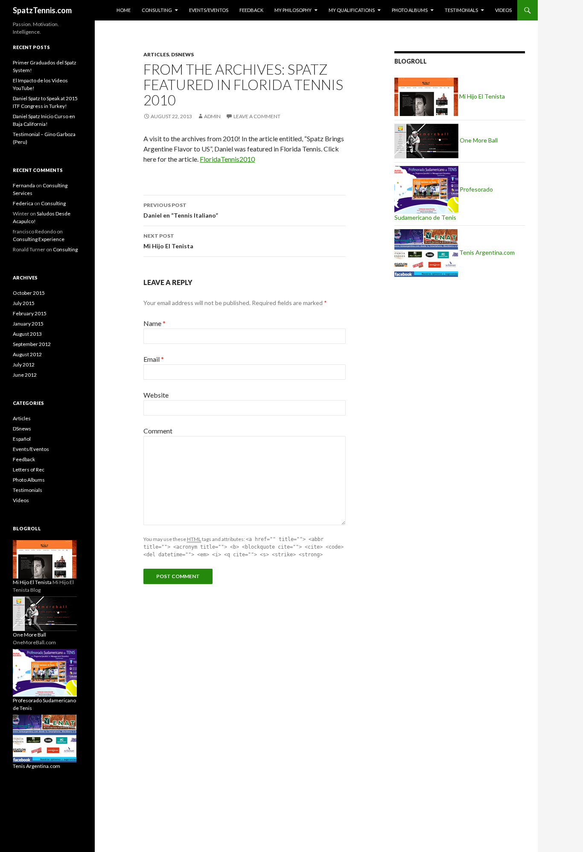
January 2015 (28, 323)
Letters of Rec (28, 469)
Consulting (157, 10)
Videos (503, 10)
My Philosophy (293, 10)
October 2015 (29, 293)
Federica (23, 203)
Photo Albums (410, 10)
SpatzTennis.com (42, 10)
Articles (156, 54)
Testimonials (461, 10)
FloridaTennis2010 (227, 159)
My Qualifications (352, 10)
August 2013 (27, 334)
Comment (157, 431)
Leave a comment (256, 116)
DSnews (182, 54)
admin (212, 116)
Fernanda (24, 185)
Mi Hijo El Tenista (168, 241)
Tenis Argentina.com (486, 252)
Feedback (251, 10)
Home (124, 10)
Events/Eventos (208, 10)
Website (156, 395)
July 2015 (24, 303)
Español (22, 439)
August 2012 (27, 354)
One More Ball (478, 140)
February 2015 (30, 313)
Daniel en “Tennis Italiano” (180, 210)
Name (154, 323)
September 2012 (32, 344)
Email (153, 359)
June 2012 (25, 375)
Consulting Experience (38, 239)
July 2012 (24, 364)
